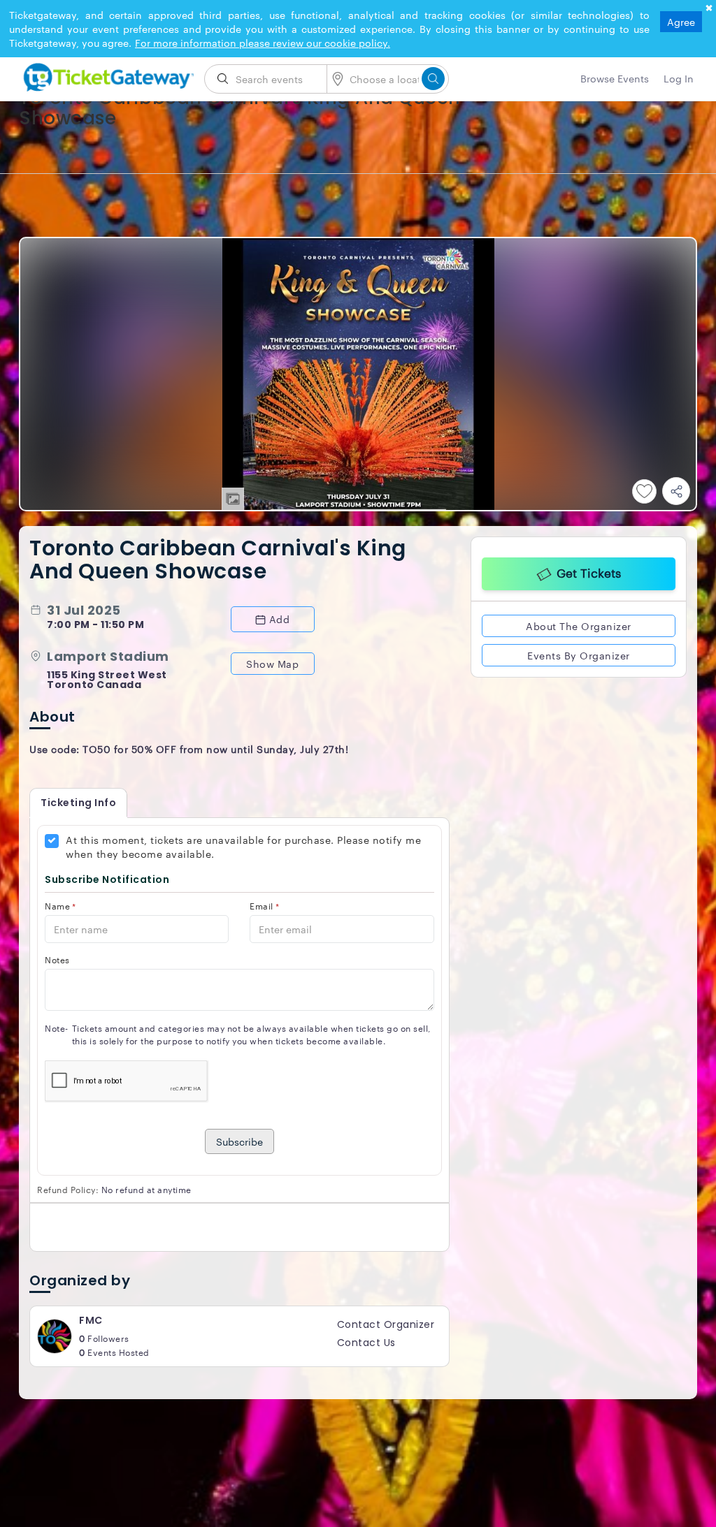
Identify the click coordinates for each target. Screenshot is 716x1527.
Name (60, 906)
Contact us (366, 1343)
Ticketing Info (78, 803)
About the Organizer (578, 624)
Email (264, 906)
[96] (106, 74)
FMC (91, 1320)
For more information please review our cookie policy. (262, 43)
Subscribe (239, 1141)
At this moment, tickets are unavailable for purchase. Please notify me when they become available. (243, 847)
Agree (681, 22)
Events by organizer (578, 654)
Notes (57, 959)
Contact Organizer (386, 1324)
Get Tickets (589, 571)
